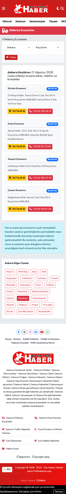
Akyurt (9, 271)
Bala (44, 271)
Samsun (20, 21)
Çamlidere (27, 278)
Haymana (22, 291)
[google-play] (40, 457)
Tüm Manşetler (13, 441)
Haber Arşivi (12, 449)
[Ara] (62, 9)
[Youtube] (41, 332)
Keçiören (23, 298)
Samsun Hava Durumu (50, 418)
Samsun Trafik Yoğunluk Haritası (16, 431)
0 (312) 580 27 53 (42, 178)
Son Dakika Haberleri (48, 441)
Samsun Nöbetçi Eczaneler (12, 420)
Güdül (9, 291)
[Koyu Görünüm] (58, 9)
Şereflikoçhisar (25, 311)
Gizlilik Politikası (31, 339)
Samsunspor (37, 21)
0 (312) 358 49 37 (42, 111)
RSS (8, 469)
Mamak (10, 305)
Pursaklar (48, 305)
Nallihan (23, 305)
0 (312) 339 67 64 (42, 209)
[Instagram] (30, 332)
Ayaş (34, 271)
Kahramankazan (40, 291)
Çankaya (41, 278)
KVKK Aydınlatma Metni (43, 343)
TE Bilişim (40, 480)
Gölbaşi (50, 285)
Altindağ (22, 271)
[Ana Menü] (3, 9)
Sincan (9, 311)
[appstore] (23, 457)
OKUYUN (47, 491)
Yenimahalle (44, 311)
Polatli (35, 305)
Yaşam (53, 21)
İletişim (17, 339)
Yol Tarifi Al (18, 111)
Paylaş (13, 57)
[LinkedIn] (36, 332)
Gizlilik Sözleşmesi (50, 339)
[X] (24, 332)
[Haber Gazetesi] (31, 8)
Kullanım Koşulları (20, 343)
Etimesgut (25, 285)
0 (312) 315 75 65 (42, 146)
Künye (8, 339)
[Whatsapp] (47, 332)
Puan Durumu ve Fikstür (50, 429)
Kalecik (9, 298)
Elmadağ (10, 285)
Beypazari (11, 278)
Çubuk (54, 278)
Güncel (7, 21)
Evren (38, 285)
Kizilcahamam (39, 298)
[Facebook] (18, 332)
